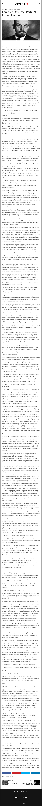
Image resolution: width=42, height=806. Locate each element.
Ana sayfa (16, 791)
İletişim (26, 791)
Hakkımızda (21, 791)
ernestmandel (9, 776)
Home (3, 9)
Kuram (6, 9)
